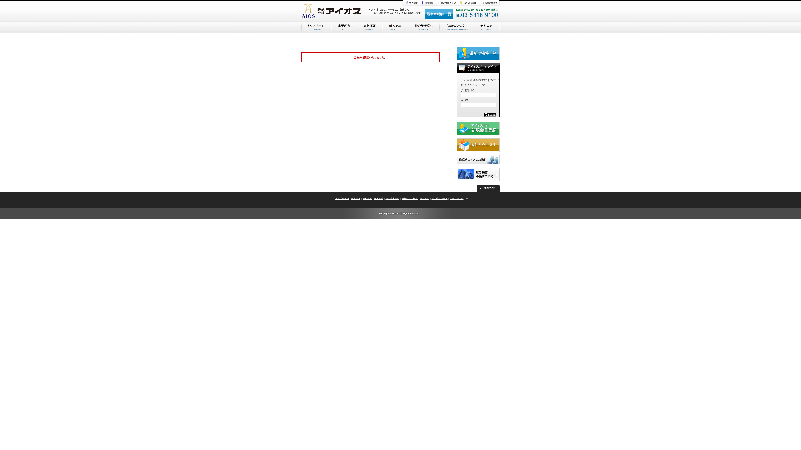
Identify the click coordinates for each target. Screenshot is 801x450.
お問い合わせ (457, 198)
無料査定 (424, 198)
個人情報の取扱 (440, 198)
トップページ (342, 198)
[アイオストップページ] (316, 27)
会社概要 (367, 198)
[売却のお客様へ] (457, 27)
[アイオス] (333, 10)
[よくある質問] (468, 3)
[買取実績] (395, 27)
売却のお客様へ (410, 198)
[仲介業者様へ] (424, 27)
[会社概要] (411, 3)
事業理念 (355, 198)
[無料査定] (487, 27)
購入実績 (378, 198)
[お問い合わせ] (489, 3)
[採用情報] (427, 3)
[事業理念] (344, 27)
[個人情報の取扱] (446, 3)
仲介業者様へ (392, 198)
